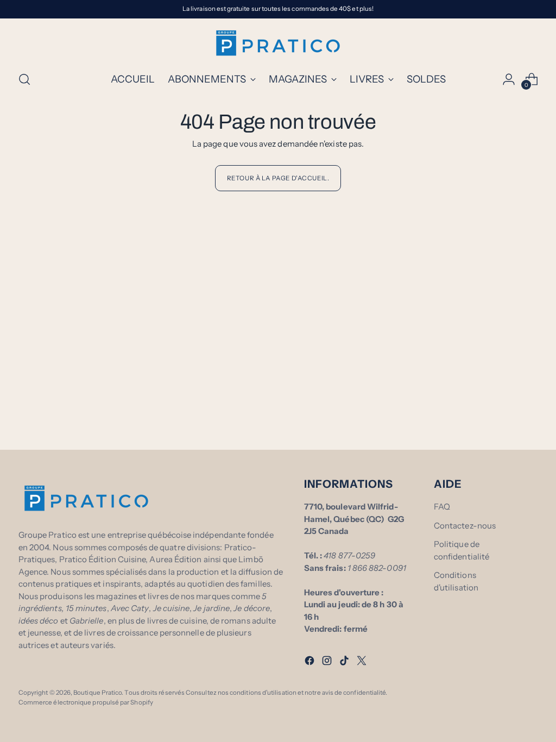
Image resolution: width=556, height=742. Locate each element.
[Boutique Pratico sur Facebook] (310, 662)
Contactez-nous (465, 525)
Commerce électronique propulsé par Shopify (85, 702)
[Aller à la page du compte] (509, 79)
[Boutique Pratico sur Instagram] (327, 662)
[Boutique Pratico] (278, 43)
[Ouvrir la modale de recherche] (24, 79)
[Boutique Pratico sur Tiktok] (345, 662)
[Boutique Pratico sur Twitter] (362, 662)
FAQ (442, 506)
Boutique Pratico (97, 692)
